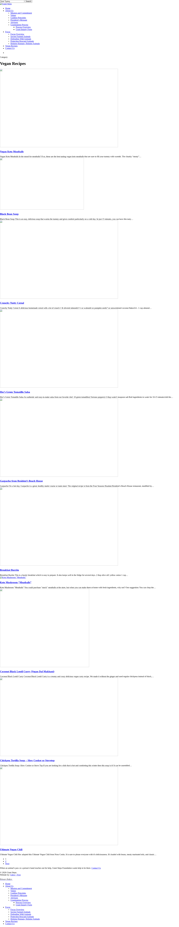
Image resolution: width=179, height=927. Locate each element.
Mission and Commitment (21, 888)
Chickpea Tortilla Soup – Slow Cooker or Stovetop (27, 760)
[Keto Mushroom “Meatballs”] (13, 577)
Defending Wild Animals (20, 914)
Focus (7, 907)
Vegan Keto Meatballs (12, 151)
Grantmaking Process (19, 900)
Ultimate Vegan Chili (11, 849)
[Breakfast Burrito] (59, 565)
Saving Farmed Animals (20, 912)
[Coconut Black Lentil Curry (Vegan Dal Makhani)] (44, 666)
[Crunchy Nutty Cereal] (59, 298)
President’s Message (18, 895)
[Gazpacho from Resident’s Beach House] (59, 476)
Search (28, 1)
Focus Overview (17, 909)
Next (7, 863)
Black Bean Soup (9, 214)
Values (13, 891)
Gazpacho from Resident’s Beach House (21, 481)
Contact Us (96, 868)
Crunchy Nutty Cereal (12, 303)
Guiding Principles (18, 893)
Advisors (14, 898)
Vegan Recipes (11, 921)
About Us (9, 886)
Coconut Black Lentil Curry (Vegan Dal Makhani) (27, 671)
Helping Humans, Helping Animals (25, 919)
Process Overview (23, 902)
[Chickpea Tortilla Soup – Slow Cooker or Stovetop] (59, 755)
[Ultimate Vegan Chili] (59, 844)
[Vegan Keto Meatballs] (59, 146)
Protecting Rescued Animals (22, 917)
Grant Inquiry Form (24, 905)
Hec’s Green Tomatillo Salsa (15, 392)
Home (7, 884)
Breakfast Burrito (9, 570)
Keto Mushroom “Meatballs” (15, 582)
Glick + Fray (15, 875)
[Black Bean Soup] (42, 209)
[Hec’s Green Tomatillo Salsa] (59, 387)
